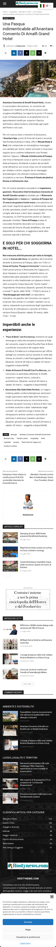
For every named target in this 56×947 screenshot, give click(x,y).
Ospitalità (13, 12)
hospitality (34, 438)
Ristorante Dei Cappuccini (31, 442)
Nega (28, 929)
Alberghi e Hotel (24, 12)
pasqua (16, 442)
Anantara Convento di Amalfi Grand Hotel (35, 434)
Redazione (21, 46)
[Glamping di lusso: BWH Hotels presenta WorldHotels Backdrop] (10, 537)
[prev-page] (4, 576)
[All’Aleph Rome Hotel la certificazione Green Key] (10, 644)
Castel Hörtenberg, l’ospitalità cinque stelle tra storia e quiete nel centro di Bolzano (35, 564)
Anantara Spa (9, 438)
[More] (45, 53)
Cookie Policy (25, 943)
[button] (52, 896)
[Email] (39, 53)
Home (5, 12)
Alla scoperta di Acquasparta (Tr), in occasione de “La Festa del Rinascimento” (35, 782)
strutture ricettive (10, 446)
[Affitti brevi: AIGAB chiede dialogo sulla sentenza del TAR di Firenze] (10, 629)
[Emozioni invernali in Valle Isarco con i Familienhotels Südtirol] (10, 798)
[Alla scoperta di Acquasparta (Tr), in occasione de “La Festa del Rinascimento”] (10, 784)
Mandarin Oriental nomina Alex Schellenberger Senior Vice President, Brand (41, 477)
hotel (43, 438)
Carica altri (27, 684)
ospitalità (7, 442)
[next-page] (8, 576)
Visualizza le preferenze (28, 937)
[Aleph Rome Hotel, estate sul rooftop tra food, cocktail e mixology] (10, 552)
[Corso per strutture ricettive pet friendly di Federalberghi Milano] (10, 673)
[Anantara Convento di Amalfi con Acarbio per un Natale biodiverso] (10, 730)
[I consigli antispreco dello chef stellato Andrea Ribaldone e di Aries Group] (10, 659)
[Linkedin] (14, 53)
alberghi (14, 434)
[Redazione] (4, 46)
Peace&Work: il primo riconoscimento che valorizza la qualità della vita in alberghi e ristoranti (36, 715)
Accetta (28, 922)
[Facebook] (20, 53)
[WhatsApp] (32, 53)
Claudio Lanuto (22, 438)
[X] (26, 53)
